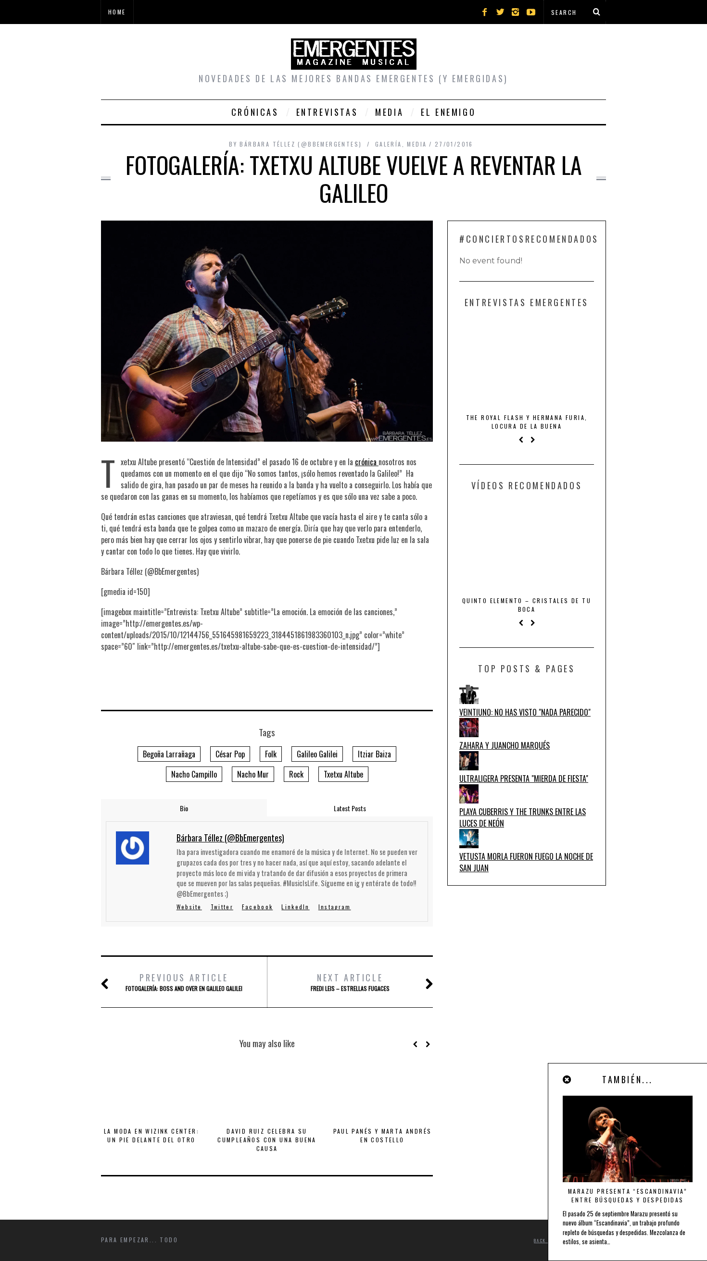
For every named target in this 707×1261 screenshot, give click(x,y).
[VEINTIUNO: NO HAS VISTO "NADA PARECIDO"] (469, 700)
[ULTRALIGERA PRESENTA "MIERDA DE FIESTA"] (469, 767)
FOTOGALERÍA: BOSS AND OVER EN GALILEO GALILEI (184, 981)
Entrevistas (327, 112)
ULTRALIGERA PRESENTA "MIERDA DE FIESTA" (523, 778)
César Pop (230, 754)
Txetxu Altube (343, 774)
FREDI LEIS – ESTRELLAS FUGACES (350, 981)
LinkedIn (295, 906)
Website (189, 906)
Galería (388, 144)
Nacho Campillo (194, 774)
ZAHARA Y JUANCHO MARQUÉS (504, 745)
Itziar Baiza (374, 754)
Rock (296, 774)
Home (117, 12)
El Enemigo (448, 112)
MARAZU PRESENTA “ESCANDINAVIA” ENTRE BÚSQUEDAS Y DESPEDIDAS (627, 1195)
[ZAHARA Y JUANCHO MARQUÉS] (469, 734)
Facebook (257, 906)
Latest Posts (350, 808)
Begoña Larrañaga (169, 754)
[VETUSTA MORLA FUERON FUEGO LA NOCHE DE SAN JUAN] (469, 845)
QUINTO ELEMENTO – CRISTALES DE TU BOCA (526, 604)
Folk (271, 754)
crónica (367, 462)
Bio (184, 808)
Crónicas (255, 112)
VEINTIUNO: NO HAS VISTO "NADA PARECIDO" (525, 712)
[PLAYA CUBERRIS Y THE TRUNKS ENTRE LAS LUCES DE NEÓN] (469, 800)
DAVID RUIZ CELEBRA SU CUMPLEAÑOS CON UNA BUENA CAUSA (266, 1139)
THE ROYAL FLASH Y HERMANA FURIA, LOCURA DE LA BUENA (527, 421)
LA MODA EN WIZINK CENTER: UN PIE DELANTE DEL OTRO (151, 1135)
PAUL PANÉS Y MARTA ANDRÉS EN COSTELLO (382, 1135)
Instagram (334, 906)
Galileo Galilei (317, 754)
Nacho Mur (253, 774)
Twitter (222, 906)
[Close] (567, 1079)
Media (389, 112)
